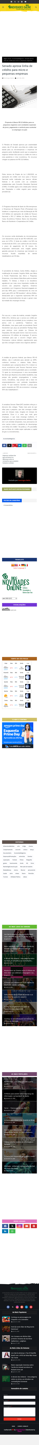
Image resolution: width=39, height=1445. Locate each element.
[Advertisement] (19, 33)
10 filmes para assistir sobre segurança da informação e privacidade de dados (19, 1095)
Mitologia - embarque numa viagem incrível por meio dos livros (19, 1167)
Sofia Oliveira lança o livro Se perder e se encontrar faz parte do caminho (18, 996)
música (16, 870)
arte (18, 846)
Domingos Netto (9, 78)
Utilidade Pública (15, 877)
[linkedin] (5, 1231)
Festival (14, 860)
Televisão (31, 873)
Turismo (5, 877)
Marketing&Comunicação (10, 866)
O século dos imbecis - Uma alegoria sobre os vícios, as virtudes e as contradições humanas (19, 960)
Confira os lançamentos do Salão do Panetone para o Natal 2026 (17, 1008)
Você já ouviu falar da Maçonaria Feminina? (22, 1328)
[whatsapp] (12, 1231)
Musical (23, 870)
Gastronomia (13, 863)
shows (17, 873)
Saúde (5, 873)
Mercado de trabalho (26, 866)
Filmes (22, 860)
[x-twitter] (15, 2)
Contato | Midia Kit (23, 1426)
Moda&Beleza (7, 870)
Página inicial (7, 58)
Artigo (24, 846)
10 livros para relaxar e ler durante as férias (19, 1120)
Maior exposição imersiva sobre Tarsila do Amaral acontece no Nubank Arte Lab (19, 947)
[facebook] (11, 2)
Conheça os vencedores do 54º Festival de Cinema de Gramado (19, 1020)
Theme (19, 1431)
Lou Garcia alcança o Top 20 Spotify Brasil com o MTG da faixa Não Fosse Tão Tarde (18, 935)
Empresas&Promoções (9, 856)
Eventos (30, 856)
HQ (27, 863)
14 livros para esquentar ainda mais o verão (19, 1156)
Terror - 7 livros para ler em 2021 (15, 1108)
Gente (21, 863)
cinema (31, 846)
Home (13, 1426)
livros (32, 863)
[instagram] (18, 2)
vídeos (25, 877)
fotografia (29, 860)
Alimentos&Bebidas (8, 846)
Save (15, 446)
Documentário (7, 853)
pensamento (31, 870)
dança (32, 849)
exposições (6, 860)
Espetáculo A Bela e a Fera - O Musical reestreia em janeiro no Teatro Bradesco (18, 1131)
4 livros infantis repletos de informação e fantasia (18, 1143)
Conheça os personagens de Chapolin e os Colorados (21, 1318)
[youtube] (25, 2)
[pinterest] (21, 2)
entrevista (22, 856)
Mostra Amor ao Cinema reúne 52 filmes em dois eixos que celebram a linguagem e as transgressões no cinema (19, 972)
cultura (25, 849)
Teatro (23, 873)
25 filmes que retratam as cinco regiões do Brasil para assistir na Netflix (19, 984)
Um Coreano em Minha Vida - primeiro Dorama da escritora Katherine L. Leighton (21, 1338)
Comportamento (7, 849)
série (11, 873)
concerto (17, 849)
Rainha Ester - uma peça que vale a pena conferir (18, 1083)
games (5, 863)
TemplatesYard (20, 1430)
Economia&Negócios (18, 58)
